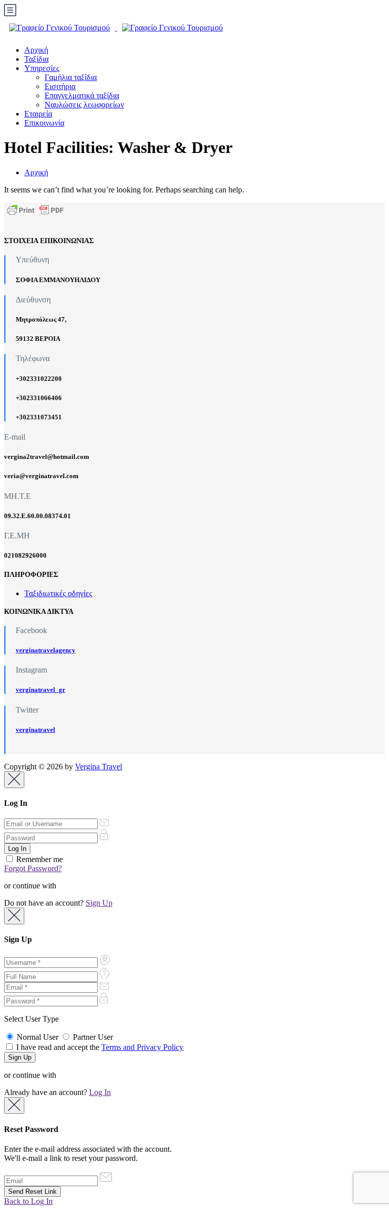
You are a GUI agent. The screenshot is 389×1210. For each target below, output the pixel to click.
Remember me (38, 859)
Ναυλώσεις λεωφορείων (84, 104)
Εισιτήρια (60, 86)
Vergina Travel (98, 766)
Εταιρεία (38, 113)
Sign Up (99, 903)
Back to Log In (28, 1201)
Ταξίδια (36, 59)
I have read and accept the (98, 1047)
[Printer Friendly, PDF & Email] (35, 209)
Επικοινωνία (44, 123)
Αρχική (36, 50)
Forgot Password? (33, 868)
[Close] (14, 779)
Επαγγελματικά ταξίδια (82, 95)
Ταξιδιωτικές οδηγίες (58, 593)
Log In (100, 1092)
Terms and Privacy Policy (142, 1047)
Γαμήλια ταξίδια (71, 77)
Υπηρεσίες (41, 68)
